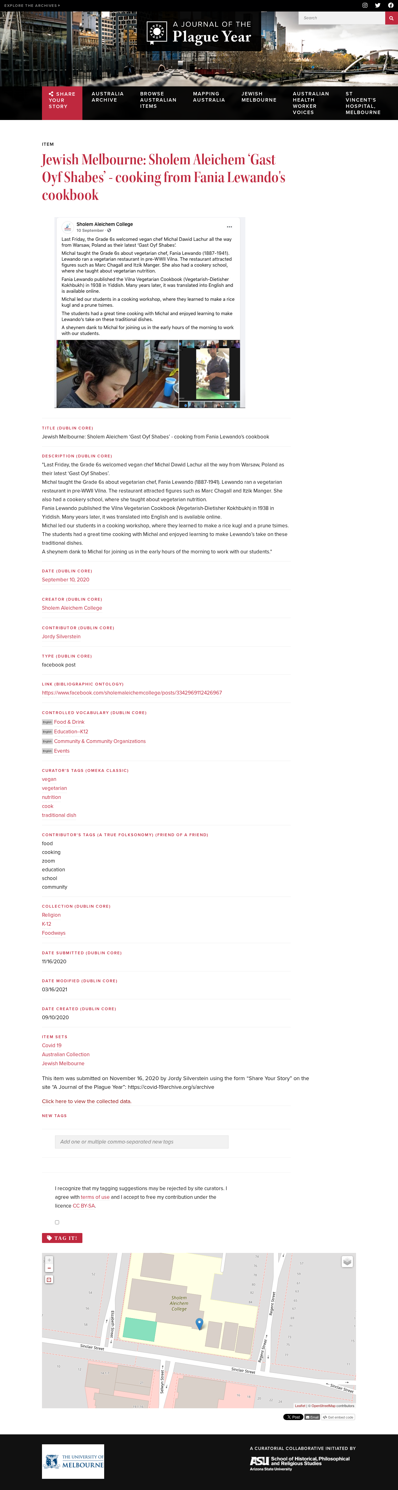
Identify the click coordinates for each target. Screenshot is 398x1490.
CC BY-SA (84, 1206)
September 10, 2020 (65, 579)
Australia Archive (108, 97)
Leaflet (300, 1405)
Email (313, 1416)
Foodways (54, 933)
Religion (51, 915)
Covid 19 (52, 1045)
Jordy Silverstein (61, 636)
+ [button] (49, 1260)
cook (47, 806)
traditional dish (59, 815)
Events (62, 751)
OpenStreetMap (324, 1405)
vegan (49, 779)
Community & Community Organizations (100, 741)
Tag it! (65, 1238)
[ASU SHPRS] (299, 1469)
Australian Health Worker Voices (311, 103)
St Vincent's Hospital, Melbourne (363, 103)
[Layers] (347, 1261)
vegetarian (54, 788)
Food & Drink (69, 722)
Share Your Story (62, 100)
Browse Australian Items (158, 100)
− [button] (49, 1268)
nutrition (51, 797)
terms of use (95, 1197)
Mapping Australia (209, 97)
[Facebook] (389, 5)
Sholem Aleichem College (72, 608)
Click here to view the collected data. (87, 1101)
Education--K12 (71, 731)
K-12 (46, 924)
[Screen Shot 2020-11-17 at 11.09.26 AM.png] (149, 221)
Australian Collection (66, 1054)
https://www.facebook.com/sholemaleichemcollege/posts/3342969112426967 (132, 693)
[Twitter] (377, 5)
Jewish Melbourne (259, 97)
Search (391, 18)
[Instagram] (365, 5)
